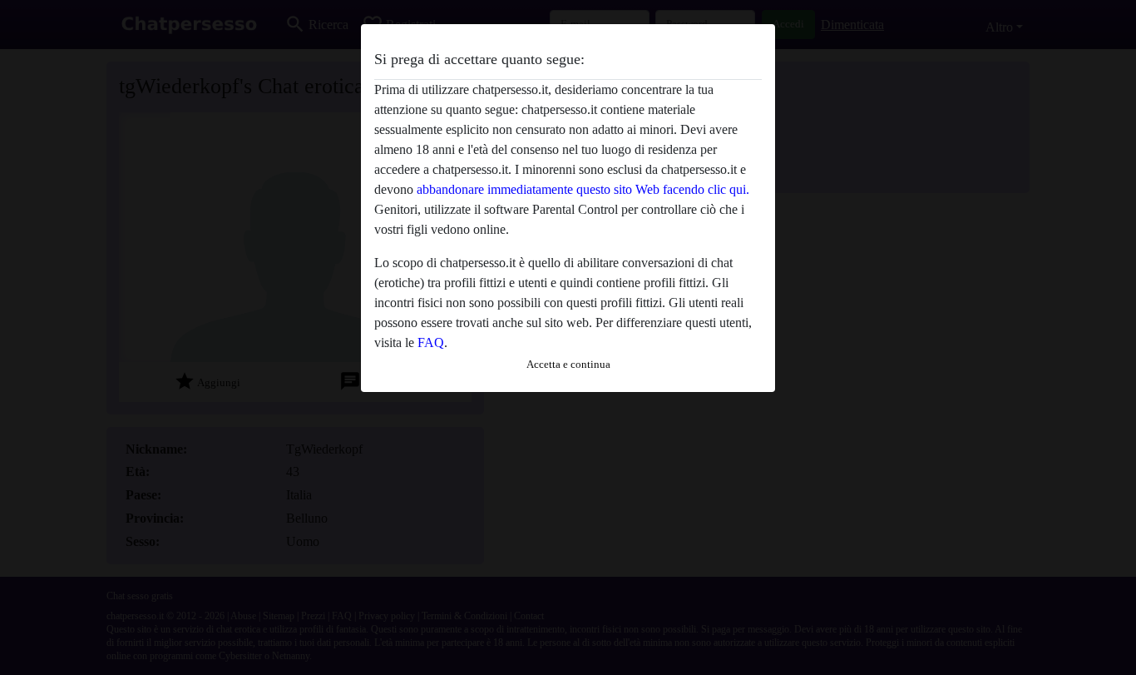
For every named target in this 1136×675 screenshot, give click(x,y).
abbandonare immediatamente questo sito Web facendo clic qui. (583, 189)
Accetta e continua (568, 364)
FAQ (430, 342)
